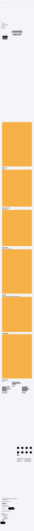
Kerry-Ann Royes (5, 247)
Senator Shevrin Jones (5, 208)
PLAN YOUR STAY (4, 515)
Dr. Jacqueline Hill (5, 333)
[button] (4, 37)
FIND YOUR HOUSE (5, 514)
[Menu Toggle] (1, 21)
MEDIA (3, 520)
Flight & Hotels (6, 517)
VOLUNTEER (4, 519)
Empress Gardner (5, 379)
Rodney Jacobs (4, 167)
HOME (3, 513)
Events (5, 516)
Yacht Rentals (6, 518)
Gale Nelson (4, 295)
